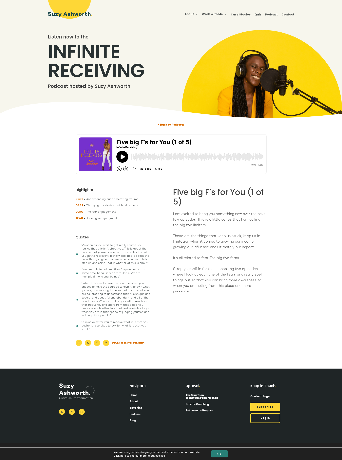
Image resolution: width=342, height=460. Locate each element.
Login (265, 418)
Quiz (258, 14)
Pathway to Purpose (199, 410)
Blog (133, 420)
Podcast (271, 14)
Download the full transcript (128, 343)
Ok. (219, 453)
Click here (120, 455)
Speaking (136, 408)
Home (133, 395)
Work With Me (212, 14)
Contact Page (260, 396)
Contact (288, 14)
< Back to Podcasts (171, 125)
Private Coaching (197, 404)
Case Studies (241, 14)
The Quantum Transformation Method (202, 396)
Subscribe (265, 406)
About (134, 401)
